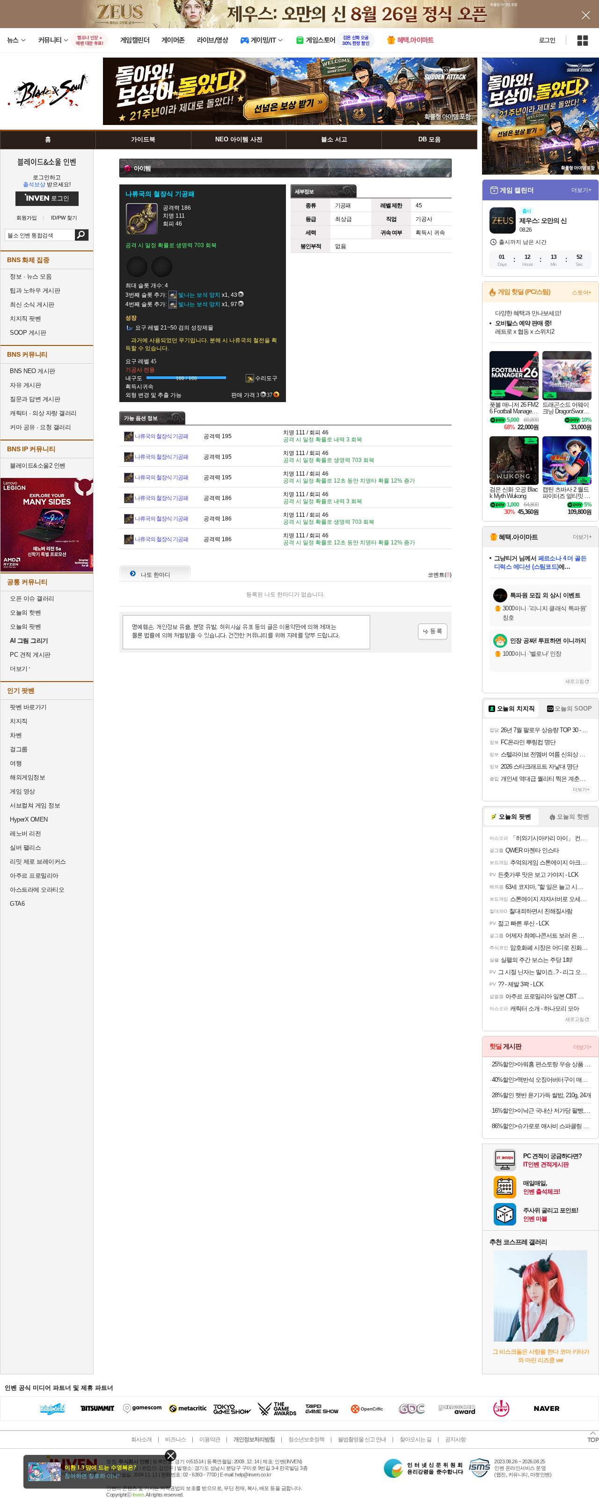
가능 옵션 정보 (141, 418)
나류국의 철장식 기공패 (161, 436)
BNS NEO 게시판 (32, 371)
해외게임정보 (27, 777)
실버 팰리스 (25, 847)
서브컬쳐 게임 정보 (35, 805)
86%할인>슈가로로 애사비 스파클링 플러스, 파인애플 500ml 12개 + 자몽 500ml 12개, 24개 (542, 1126)
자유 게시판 (25, 385)
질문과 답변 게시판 (35, 399)
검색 (81, 235)
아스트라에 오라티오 (37, 890)
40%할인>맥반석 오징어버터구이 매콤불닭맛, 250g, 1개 (542, 1079)
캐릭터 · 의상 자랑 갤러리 (43, 413)
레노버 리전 (25, 833)
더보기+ (581, 190)
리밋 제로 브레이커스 (38, 862)
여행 (16, 763)
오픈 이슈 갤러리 (32, 598)
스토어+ (582, 292)
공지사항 (455, 1439)
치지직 (19, 721)
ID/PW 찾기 (64, 217)
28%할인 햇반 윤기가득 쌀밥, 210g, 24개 (541, 1095)
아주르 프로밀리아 (34, 876)
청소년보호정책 (306, 1439)
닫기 (170, 1455)
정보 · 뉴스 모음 (30, 276)
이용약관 (209, 1439)
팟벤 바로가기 (28, 707)
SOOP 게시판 (28, 333)
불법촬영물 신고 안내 (362, 1439)
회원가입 (26, 217)
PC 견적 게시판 (30, 655)
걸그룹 (19, 749)
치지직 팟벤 (25, 319)
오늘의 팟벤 (25, 627)
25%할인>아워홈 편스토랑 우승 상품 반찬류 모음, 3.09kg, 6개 (542, 1064)
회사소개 (141, 1439)
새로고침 (574, 681)
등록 (432, 632)
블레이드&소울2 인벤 (38, 465)
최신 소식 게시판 (32, 304)
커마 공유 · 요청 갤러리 (40, 427)
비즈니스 (175, 1439)
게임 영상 (22, 791)
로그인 (547, 40)
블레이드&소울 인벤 (46, 161)
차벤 (16, 735)
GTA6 (17, 904)
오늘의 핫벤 (25, 612)
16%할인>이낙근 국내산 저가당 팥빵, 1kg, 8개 (542, 1110)
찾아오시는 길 (415, 1439)
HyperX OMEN (29, 819)
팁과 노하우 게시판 (35, 290)
